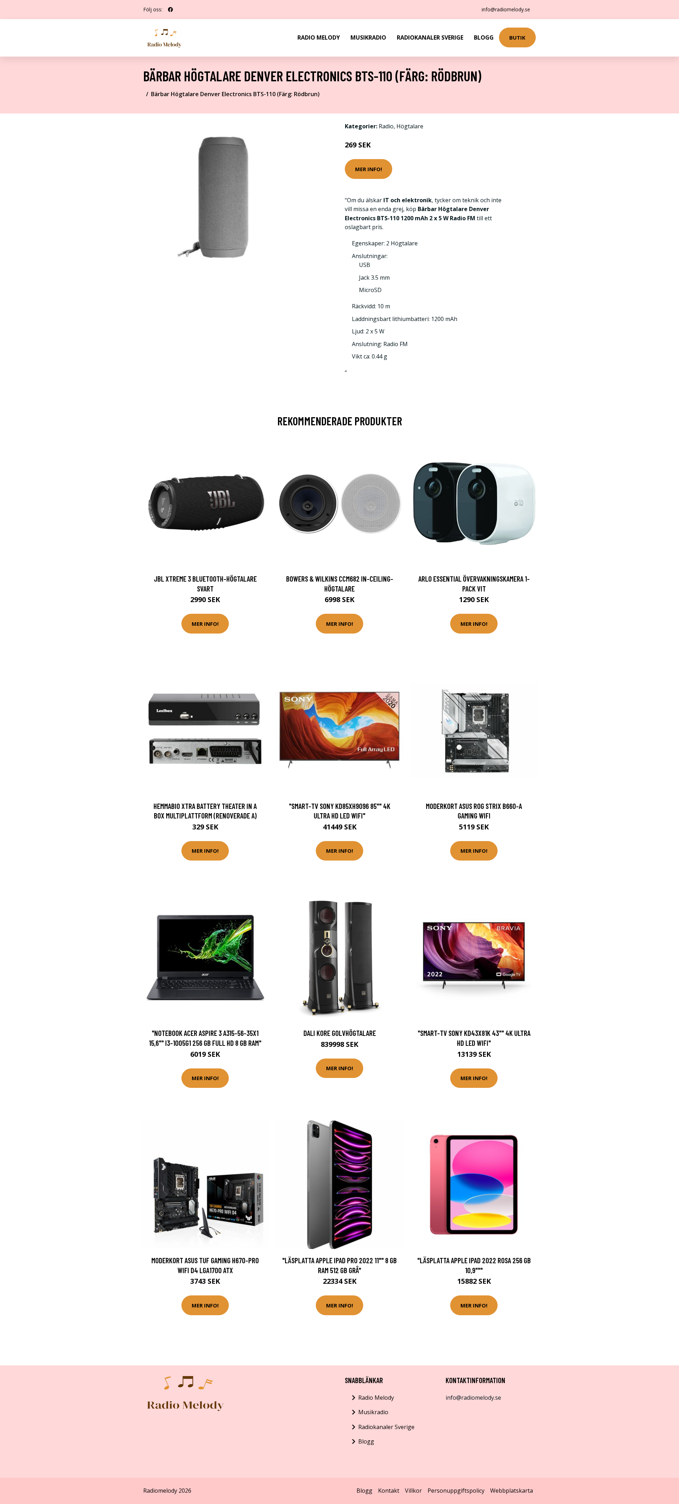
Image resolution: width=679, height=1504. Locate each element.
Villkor (413, 1490)
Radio (386, 126)
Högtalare (409, 126)
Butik (517, 37)
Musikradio (368, 37)
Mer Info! (368, 169)
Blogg (484, 37)
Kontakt (388, 1490)
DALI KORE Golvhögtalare (339, 1032)
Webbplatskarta (511, 1490)
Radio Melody (318, 37)
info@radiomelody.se (506, 9)
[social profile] (170, 9)
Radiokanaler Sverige (430, 37)
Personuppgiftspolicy (456, 1490)
